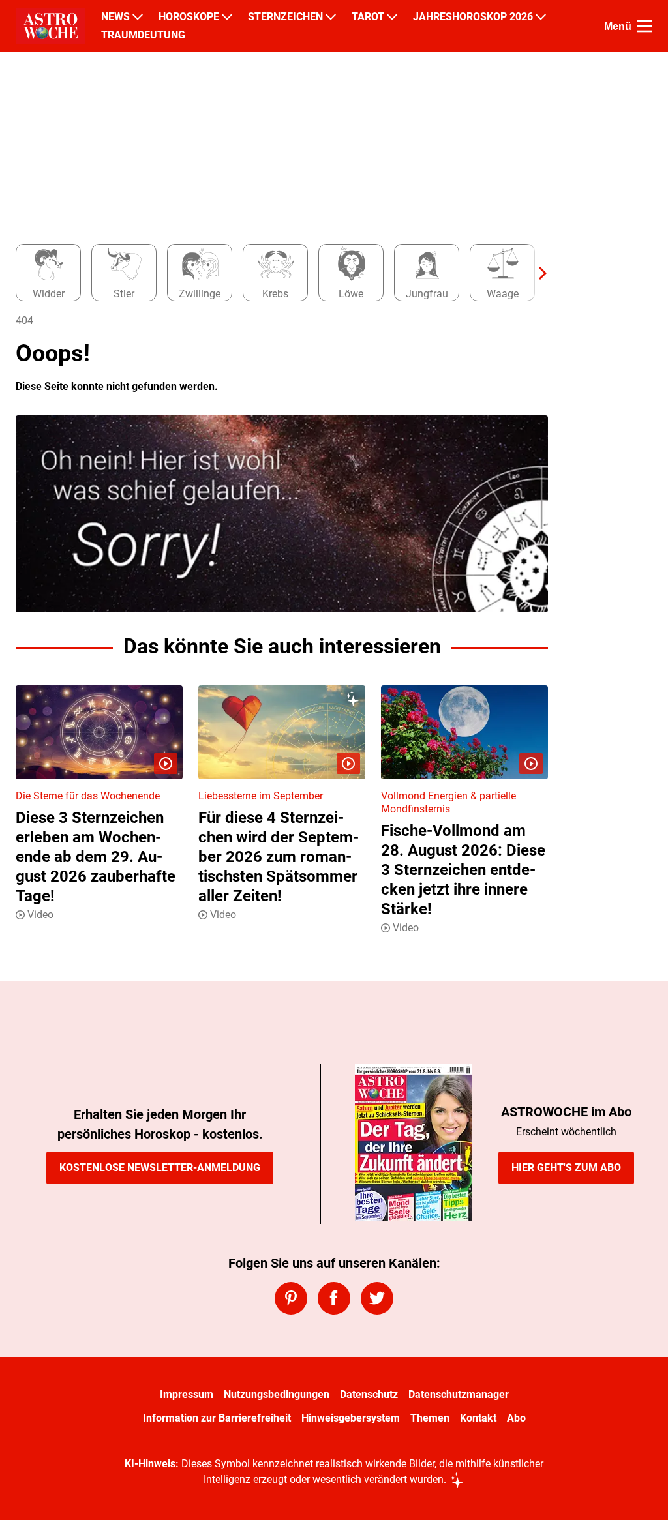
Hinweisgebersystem (350, 1418)
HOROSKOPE (189, 17)
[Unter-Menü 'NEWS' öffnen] (137, 17)
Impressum (186, 1394)
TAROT (368, 17)
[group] (274, 273)
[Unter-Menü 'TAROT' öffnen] (392, 17)
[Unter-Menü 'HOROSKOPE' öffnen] (227, 17)
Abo (516, 1418)
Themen (429, 1418)
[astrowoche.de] (50, 26)
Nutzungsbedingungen (276, 1394)
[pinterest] (291, 1298)
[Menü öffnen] (644, 26)
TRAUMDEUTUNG (143, 35)
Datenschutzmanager (458, 1394)
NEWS (115, 17)
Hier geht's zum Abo (566, 1167)
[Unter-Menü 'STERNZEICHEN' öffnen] (331, 17)
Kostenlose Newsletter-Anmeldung (159, 1167)
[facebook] (334, 1298)
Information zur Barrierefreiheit (217, 1418)
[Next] (536, 273)
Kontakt (478, 1418)
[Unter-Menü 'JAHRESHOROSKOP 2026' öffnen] (541, 17)
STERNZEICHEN (285, 17)
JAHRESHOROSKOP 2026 (473, 17)
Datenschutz (369, 1394)
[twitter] (377, 1298)
